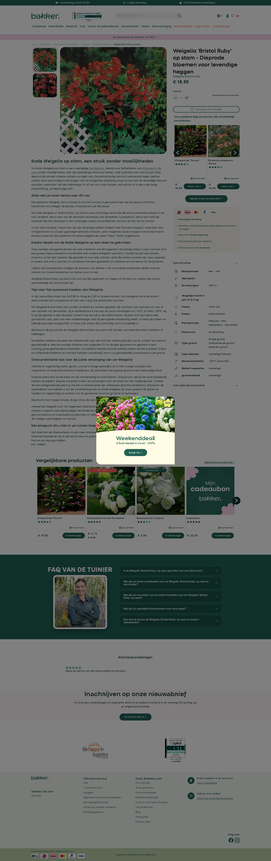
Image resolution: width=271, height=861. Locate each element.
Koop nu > (135, 452)
